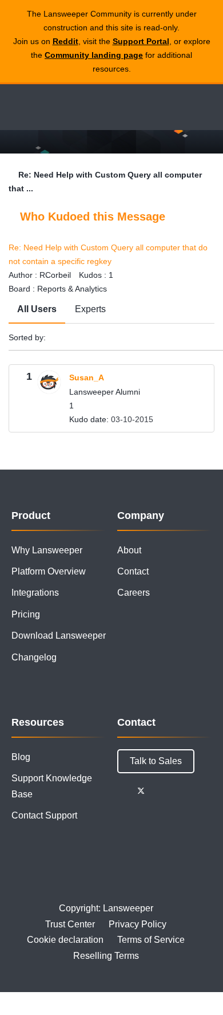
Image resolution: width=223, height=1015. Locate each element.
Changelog (34, 657)
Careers (133, 592)
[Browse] (17, 107)
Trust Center (70, 924)
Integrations (35, 592)
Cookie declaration (65, 940)
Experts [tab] (90, 309)
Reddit (65, 41)
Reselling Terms (106, 956)
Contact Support (44, 815)
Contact (133, 571)
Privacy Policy (137, 924)
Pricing (25, 614)
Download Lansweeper (58, 635)
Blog (20, 757)
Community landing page (94, 55)
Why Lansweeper (46, 550)
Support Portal (141, 41)
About (129, 550)
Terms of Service (151, 940)
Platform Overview (48, 571)
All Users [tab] (37, 309)
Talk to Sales (156, 761)
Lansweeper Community (63, 107)
